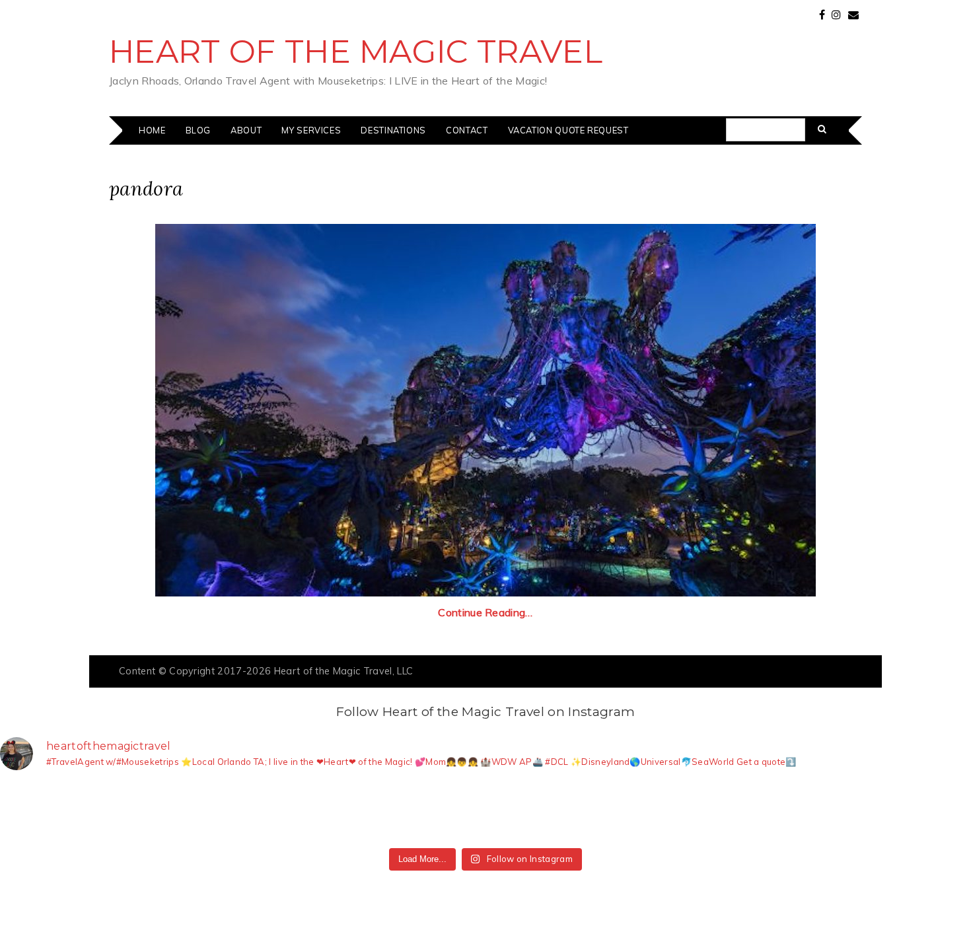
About (246, 130)
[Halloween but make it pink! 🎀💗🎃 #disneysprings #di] (632, 811)
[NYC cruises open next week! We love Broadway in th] (241, 811)
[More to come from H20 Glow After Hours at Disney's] (534, 811)
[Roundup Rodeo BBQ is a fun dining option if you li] (729, 811)
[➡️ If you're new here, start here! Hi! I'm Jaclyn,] (45, 811)
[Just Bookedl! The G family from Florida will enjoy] (436, 811)
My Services (311, 130)
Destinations (393, 130)
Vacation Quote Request (568, 130)
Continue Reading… (485, 612)
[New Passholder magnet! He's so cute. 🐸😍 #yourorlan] (925, 811)
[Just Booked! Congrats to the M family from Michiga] (143, 811)
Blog (198, 130)
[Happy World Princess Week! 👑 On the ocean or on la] (827, 811)
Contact (466, 130)
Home (152, 130)
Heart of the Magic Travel (355, 51)
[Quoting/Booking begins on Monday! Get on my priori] (338, 811)
